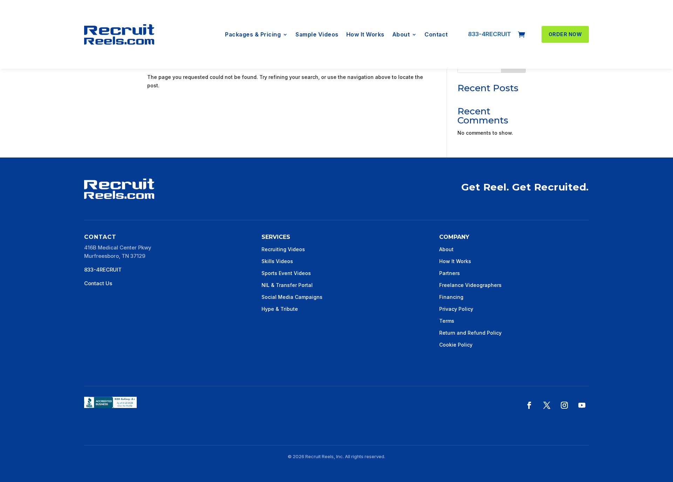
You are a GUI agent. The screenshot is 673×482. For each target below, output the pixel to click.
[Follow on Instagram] (564, 405)
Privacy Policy (456, 309)
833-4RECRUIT (489, 34)
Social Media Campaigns (291, 297)
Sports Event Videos (286, 273)
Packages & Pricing (253, 35)
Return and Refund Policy (470, 333)
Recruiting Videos (283, 249)
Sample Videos (317, 35)
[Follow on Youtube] (582, 405)
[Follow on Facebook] (529, 405)
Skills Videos (277, 261)
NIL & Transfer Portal (287, 285)
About (401, 35)
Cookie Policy (456, 345)
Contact (436, 35)
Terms (446, 321)
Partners (449, 273)
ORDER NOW (565, 34)
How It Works (365, 35)
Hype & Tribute (279, 309)
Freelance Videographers (470, 285)
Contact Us (98, 283)
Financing (451, 297)
